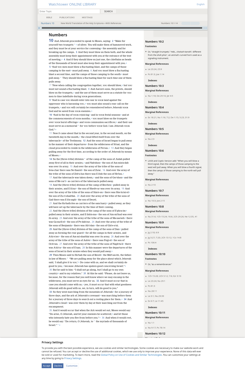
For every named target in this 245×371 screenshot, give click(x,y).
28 (83, 247)
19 (123, 188)
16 (104, 170)
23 (60, 218)
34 (125, 299)
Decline (58, 365)
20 (78, 195)
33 (50, 291)
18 (50, 184)
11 (50, 133)
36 (103, 317)
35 (50, 310)
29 (50, 255)
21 (50, 203)
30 (50, 269)
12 (84, 140)
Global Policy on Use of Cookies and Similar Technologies (131, 354)
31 (85, 273)
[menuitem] (204, 11)
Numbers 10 (47, 23)
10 (50, 114)
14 (50, 159)
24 (93, 221)
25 (50, 229)
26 (112, 236)
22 (50, 210)
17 (50, 177)
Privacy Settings (72, 358)
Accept (46, 365)
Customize (71, 365)
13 (112, 148)
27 (60, 243)
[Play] (39, 28)
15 (71, 166)
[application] (122, 28)
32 (97, 280)
